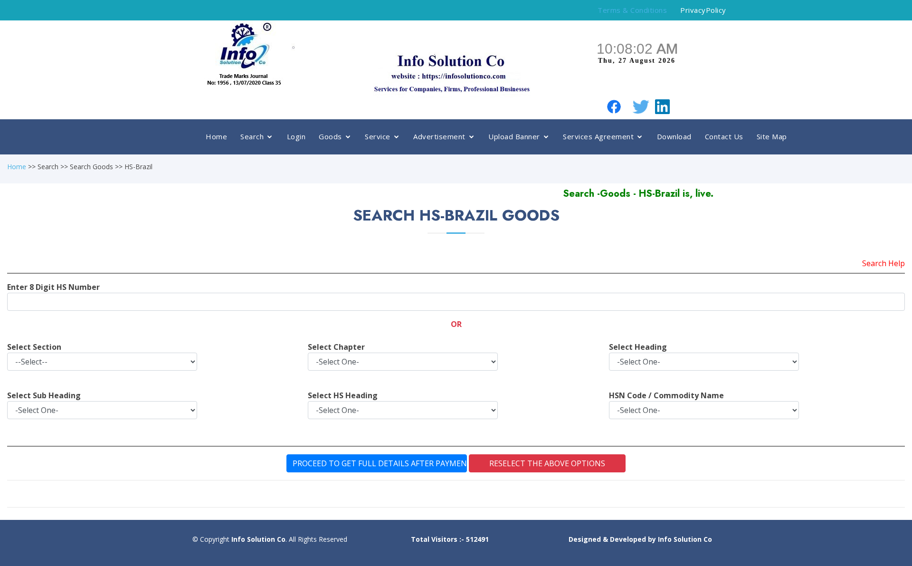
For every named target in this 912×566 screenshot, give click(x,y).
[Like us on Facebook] (614, 106)
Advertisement (439, 136)
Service (377, 136)
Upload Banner (514, 136)
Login (296, 136)
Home (216, 136)
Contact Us (724, 136)
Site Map (772, 136)
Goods (330, 136)
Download (674, 136)
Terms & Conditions (632, 10)
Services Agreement (598, 136)
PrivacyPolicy (703, 10)
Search (252, 136)
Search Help (883, 263)
